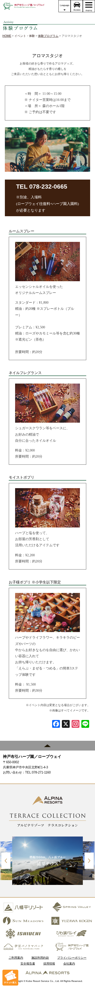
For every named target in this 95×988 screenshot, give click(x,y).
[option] (47, 861)
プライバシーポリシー (71, 957)
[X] (66, 724)
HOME (6, 36)
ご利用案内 (16, 957)
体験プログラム (48, 36)
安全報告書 (27, 963)
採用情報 (49, 963)
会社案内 (69, 963)
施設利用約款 (40, 957)
